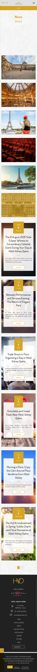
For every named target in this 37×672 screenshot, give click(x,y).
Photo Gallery (19, 632)
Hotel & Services (19, 623)
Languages (17, 647)
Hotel (18, 309)
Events (18, 255)
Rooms (19, 626)
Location (19, 636)
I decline (16, 667)
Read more (18, 267)
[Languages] (34, 3)
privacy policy (12, 663)
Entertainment (18, 537)
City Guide (19, 639)
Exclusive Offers (19, 629)
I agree (10, 667)
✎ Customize (25, 667)
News (19, 642)
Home (19, 619)
